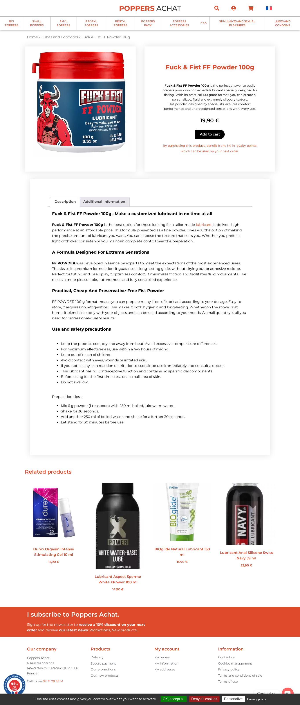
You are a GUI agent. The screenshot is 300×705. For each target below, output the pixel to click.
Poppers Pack (148, 23)
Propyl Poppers (91, 23)
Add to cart (210, 134)
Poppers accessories (179, 23)
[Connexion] (233, 8)
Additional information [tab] (104, 202)
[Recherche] (216, 8)
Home (32, 37)
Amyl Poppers (63, 23)
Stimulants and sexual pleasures (237, 23)
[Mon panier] (250, 8)
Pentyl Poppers (120, 23)
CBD (204, 23)
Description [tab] (65, 202)
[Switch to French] (269, 8)
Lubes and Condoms (283, 23)
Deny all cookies (204, 699)
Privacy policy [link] (256, 699)
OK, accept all (173, 699)
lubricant (204, 225)
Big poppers (11, 23)
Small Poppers (36, 23)
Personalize (233, 699)
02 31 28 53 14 (53, 681)
